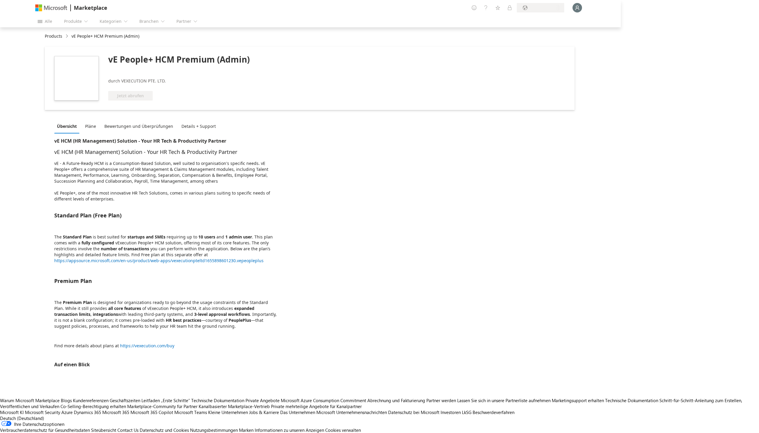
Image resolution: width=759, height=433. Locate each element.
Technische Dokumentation (217, 400)
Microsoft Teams (190, 412)
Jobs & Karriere (264, 412)
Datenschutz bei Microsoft (413, 412)
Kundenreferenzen (91, 400)
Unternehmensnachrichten (361, 412)
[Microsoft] (51, 7)
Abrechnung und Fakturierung (396, 400)
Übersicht (67, 126)
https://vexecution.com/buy (147, 345)
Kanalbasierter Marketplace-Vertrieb (234, 406)
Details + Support (198, 126)
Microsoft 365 (115, 412)
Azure (67, 412)
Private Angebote (262, 400)
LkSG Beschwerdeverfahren (488, 412)
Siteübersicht (103, 430)
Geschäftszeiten (125, 400)
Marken (246, 430)
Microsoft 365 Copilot (151, 412)
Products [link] (53, 36)
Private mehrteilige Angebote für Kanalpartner (316, 406)
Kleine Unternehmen (228, 412)
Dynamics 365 (87, 412)
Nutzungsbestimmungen (214, 430)
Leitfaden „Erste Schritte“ (165, 400)
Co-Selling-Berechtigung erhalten (93, 406)
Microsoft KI (12, 412)
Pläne (90, 126)
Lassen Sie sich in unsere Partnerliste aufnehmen (504, 400)
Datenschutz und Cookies (164, 430)
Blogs (66, 400)
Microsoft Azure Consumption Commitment (324, 400)
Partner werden (441, 400)
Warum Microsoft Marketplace (30, 400)
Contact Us (127, 430)
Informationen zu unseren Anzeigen (289, 430)
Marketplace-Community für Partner (162, 406)
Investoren (451, 412)
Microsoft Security (42, 412)
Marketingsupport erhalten (578, 400)
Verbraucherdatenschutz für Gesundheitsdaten (45, 430)
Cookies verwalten (343, 430)
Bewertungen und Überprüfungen (138, 126)
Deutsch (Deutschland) (22, 418)
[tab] (68, 126)
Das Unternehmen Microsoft (307, 412)
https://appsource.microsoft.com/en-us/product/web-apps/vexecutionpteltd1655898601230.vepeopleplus (159, 260)
